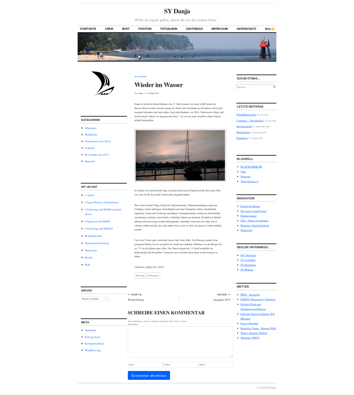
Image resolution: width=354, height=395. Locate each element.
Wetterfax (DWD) (250, 338)
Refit (87, 264)
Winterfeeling (136, 297)
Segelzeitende (244, 126)
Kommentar (133, 324)
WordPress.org (93, 350)
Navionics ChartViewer (253, 211)
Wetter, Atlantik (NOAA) (254, 333)
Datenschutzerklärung (97, 243)
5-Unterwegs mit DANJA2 (99, 228)
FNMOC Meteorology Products (258, 299)
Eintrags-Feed (92, 337)
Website (202, 364)
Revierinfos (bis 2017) (97, 154)
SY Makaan (247, 269)
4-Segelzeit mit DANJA (97, 221)
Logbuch (90, 148)
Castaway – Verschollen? (250, 120)
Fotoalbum (168, 28)
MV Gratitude (248, 255)
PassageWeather (249, 323)
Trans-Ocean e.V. (250, 181)
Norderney (242, 138)
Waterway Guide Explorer (255, 225)
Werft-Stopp (243, 132)
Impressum (219, 28)
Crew (109, 28)
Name (132, 364)
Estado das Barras (250, 206)
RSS (268, 29)
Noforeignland (248, 216)
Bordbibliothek (93, 236)
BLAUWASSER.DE (251, 167)
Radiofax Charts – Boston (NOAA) (260, 328)
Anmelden (90, 330)
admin (140, 93)
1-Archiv (90, 195)
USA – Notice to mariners (255, 220)
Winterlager (153, 275)
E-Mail (167, 364)
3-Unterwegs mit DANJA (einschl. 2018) (103, 212)
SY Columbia (248, 260)
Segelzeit (90, 161)
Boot (126, 28)
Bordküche (91, 134)
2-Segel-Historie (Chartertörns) (102, 202)
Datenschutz (246, 28)
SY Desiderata (248, 265)
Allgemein (90, 128)
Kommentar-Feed (94, 343)
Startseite (88, 28)
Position (144, 28)
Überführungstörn (246, 114)
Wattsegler (246, 230)
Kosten (89, 257)
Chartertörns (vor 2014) (98, 141)
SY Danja (177, 11)
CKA (243, 171)
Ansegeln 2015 (221, 297)
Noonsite (246, 176)
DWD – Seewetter (250, 294)
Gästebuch (194, 28)
